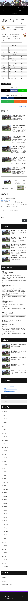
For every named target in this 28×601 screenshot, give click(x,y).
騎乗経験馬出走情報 (7, 83)
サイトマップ (21, 596)
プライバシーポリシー (7, 596)
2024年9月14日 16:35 (5, 200)
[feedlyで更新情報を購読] (7, 101)
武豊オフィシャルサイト (10, 389)
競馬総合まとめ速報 (9, 391)
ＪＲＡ (6, 384)
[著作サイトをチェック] (7, 98)
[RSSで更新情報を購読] (20, 101)
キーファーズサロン (9, 386)
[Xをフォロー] (20, 98)
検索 (2, 217)
